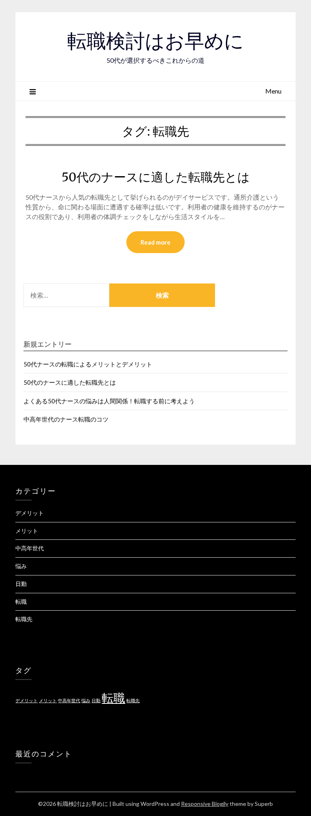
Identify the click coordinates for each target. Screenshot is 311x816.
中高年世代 (29, 548)
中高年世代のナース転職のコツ (66, 419)
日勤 (21, 583)
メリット (26, 530)
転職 (21, 601)
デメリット (29, 512)
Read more (155, 242)
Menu (273, 91)
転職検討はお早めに (155, 41)
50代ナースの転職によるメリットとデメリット (87, 364)
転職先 (23, 619)
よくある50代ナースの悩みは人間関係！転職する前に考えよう (109, 401)
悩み (21, 565)
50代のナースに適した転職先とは (156, 177)
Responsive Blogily (204, 803)
